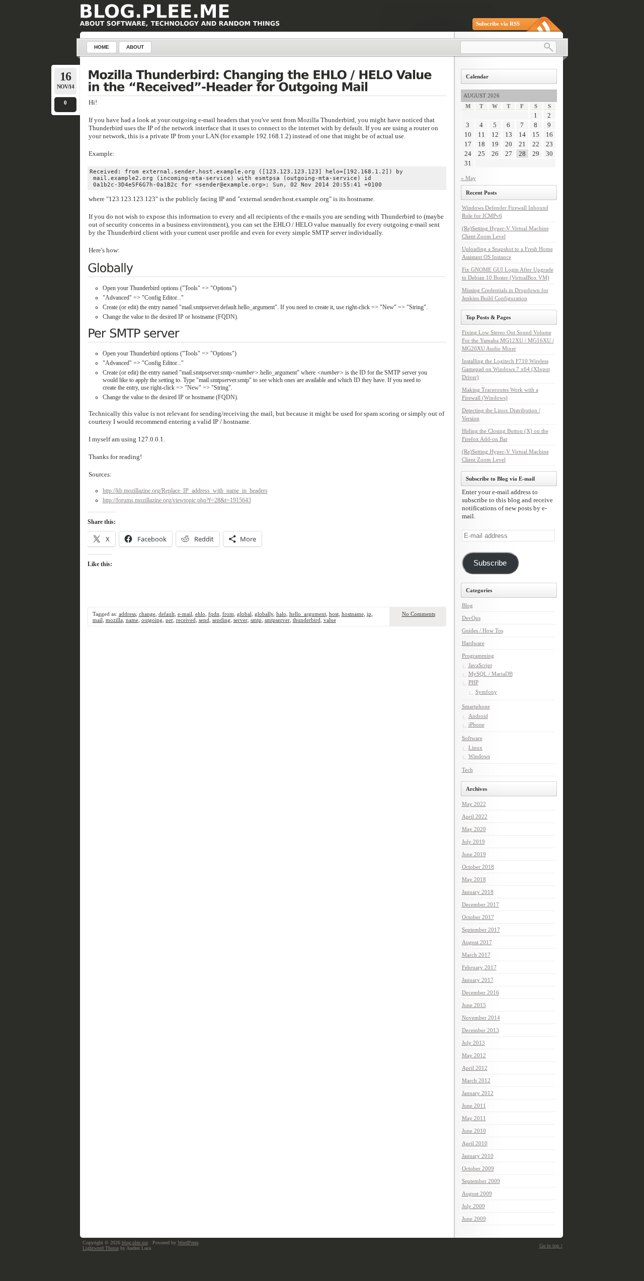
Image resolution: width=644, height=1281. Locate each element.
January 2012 (478, 1093)
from (228, 614)
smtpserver (277, 620)
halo (281, 614)
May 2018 (474, 879)
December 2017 (480, 904)
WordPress (188, 1242)
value (330, 620)
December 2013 (480, 1030)
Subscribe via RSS (498, 24)
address (127, 614)
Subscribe (490, 563)
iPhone (476, 724)
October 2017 (478, 917)
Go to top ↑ (551, 1245)
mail (98, 620)
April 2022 (475, 816)
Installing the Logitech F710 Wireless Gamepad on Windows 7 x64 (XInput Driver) (506, 369)
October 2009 (478, 1168)
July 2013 (473, 1043)
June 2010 (474, 1131)
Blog (467, 605)
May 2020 (474, 829)
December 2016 (480, 992)
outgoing (152, 620)
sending (221, 620)
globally (264, 614)
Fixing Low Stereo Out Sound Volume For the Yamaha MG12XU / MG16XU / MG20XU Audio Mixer (508, 340)
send (204, 620)
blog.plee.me (135, 1242)
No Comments (418, 614)
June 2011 (474, 1106)
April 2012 (475, 1068)
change (147, 614)
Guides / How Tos (482, 630)
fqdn (213, 614)
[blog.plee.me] (154, 11)
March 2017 (476, 955)
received (186, 620)
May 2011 (474, 1118)
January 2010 (478, 1156)
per (169, 620)
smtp (256, 620)
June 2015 (474, 1005)
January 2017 (478, 980)
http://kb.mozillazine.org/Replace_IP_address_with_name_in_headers (185, 490)
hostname (353, 614)
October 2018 (478, 867)
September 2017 (481, 930)
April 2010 (475, 1143)
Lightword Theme (101, 1248)
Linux (475, 748)
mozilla (114, 620)
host (334, 614)
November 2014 (481, 1018)
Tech (467, 770)
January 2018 (478, 892)
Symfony (486, 692)
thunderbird (306, 620)
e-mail (185, 614)
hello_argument (307, 614)
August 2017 (477, 942)
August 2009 (477, 1194)
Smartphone (476, 706)
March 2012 (476, 1080)
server (240, 620)
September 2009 (481, 1181)
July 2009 (473, 1206)
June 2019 (474, 854)
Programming (478, 656)
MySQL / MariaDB (490, 674)
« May (468, 178)
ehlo (200, 614)
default (166, 614)
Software (472, 738)
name (132, 620)
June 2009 (474, 1219)
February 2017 (479, 967)
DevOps (471, 618)
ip (369, 614)
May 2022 (474, 804)
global (244, 614)
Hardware (473, 643)
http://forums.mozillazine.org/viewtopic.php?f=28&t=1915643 (177, 500)
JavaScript (480, 665)
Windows (479, 756)
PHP (473, 682)
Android (478, 716)
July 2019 (473, 842)
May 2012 (474, 1055)
